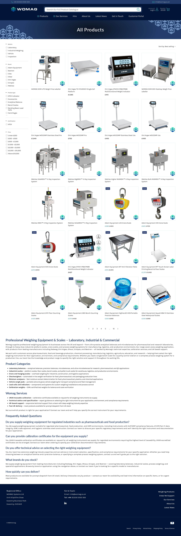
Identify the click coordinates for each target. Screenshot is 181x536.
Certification (11, 121)
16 (113, 329)
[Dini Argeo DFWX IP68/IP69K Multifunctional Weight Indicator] (85, 247)
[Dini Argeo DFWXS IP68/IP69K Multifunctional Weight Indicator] (122, 69)
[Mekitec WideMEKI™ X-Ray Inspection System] (85, 203)
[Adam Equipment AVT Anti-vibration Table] (122, 247)
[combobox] (167, 46)
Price (9, 132)
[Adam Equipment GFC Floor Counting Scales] (48, 293)
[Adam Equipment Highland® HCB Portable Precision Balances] (122, 293)
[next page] (118, 329)
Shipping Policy (158, 528)
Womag (13, 523)
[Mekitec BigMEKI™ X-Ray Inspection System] (85, 160)
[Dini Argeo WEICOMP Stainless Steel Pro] (48, 116)
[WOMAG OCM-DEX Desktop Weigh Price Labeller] (158, 69)
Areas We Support (166, 496)
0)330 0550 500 (79, 497)
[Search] (139, 9)
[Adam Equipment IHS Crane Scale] (158, 203)
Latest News (169, 508)
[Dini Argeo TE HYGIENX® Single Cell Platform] (85, 69)
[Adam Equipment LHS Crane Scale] (122, 203)
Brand (9, 64)
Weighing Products (166, 492)
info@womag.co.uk (78, 494)
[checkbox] (16, 47)
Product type (11, 92)
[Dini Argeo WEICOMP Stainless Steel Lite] (122, 116)
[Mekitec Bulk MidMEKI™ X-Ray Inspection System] (158, 160)
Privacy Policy (137, 528)
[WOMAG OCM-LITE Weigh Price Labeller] (48, 69)
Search (129, 528)
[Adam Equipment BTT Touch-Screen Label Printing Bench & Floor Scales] (158, 247)
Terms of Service (169, 528)
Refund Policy (147, 528)
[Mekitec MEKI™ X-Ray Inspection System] (48, 203)
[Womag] (24, 9)
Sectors (10, 44)
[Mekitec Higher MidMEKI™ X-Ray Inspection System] (122, 160)
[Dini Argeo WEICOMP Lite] (158, 116)
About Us (170, 504)
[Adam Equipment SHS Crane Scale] (48, 247)
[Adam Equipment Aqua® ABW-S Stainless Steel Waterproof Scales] (158, 293)
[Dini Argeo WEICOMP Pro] (85, 116)
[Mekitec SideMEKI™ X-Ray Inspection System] (48, 160)
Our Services (169, 500)
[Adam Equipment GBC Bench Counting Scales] (85, 293)
